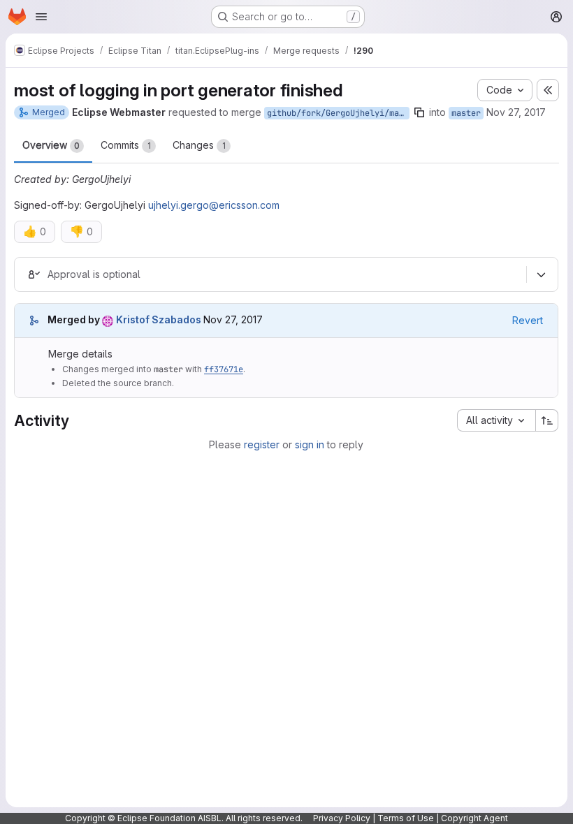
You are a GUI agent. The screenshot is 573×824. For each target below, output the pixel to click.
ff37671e (223, 369)
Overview (51, 145)
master (466, 113)
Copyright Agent (474, 818)
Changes (199, 145)
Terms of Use (405, 818)
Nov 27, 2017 (516, 112)
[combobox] (496, 420)
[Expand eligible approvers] (540, 274)
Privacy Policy (341, 818)
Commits (126, 145)
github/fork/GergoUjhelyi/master (338, 113)
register (262, 444)
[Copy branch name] (419, 112)
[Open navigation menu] (41, 17)
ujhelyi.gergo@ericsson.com (214, 205)
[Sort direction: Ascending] (547, 420)
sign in (309, 444)
